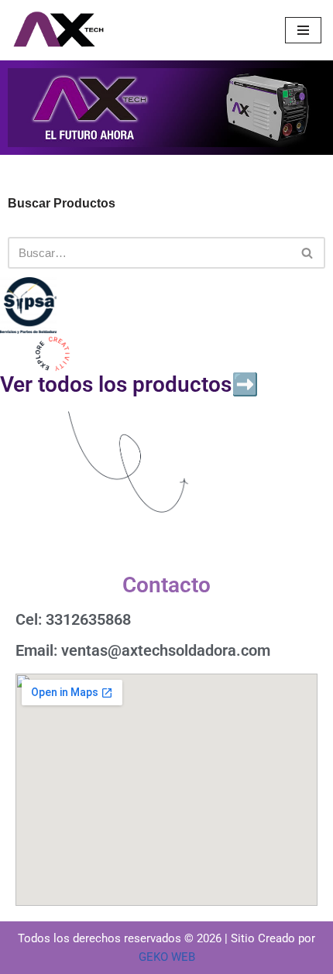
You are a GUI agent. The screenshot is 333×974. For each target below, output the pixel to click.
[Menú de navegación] (303, 30)
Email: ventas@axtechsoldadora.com (142, 650)
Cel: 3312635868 (73, 619)
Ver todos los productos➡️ (129, 384)
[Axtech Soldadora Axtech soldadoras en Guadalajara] (58, 30)
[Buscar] (307, 253)
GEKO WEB (167, 957)
